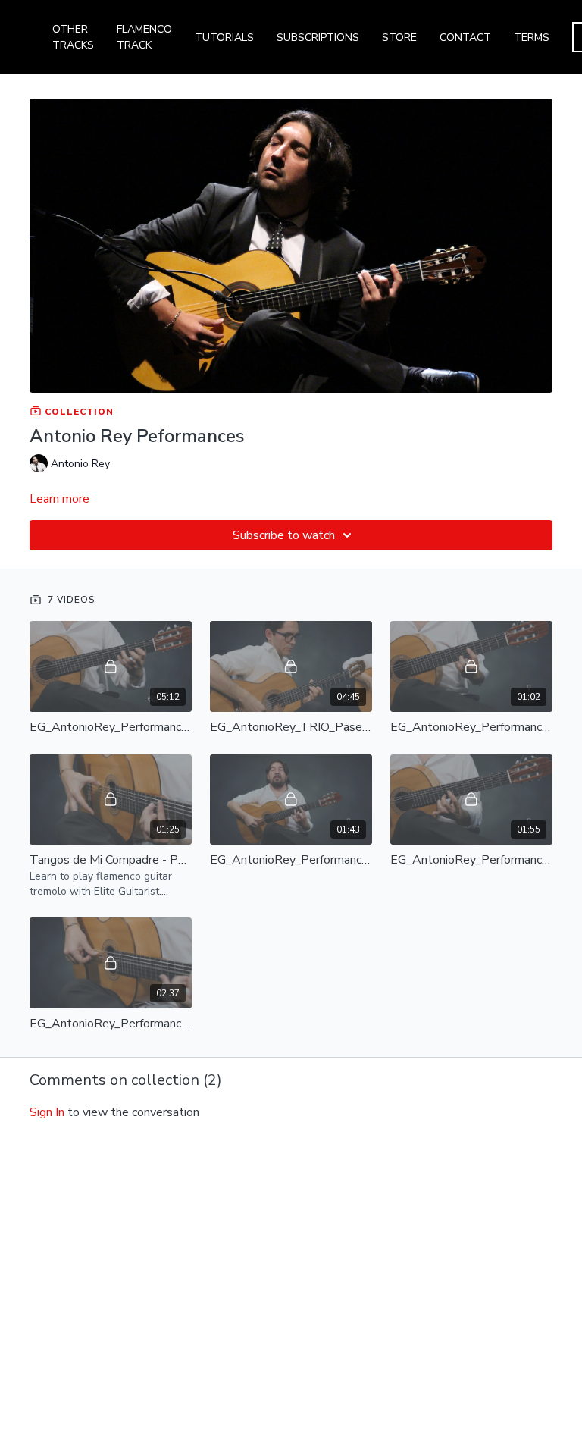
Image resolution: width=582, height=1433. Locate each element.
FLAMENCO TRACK (144, 37)
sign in (47, 1112)
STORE (399, 37)
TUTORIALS (224, 37)
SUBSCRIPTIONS (318, 37)
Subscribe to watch (284, 535)
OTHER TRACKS (73, 37)
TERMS (531, 37)
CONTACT (465, 37)
